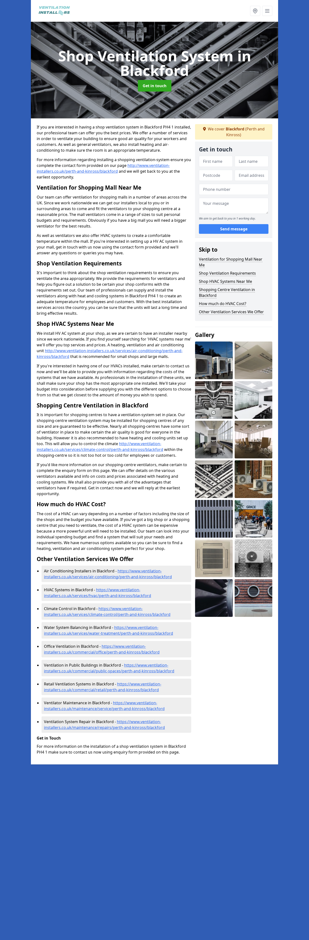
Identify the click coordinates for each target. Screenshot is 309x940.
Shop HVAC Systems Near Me (225, 281)
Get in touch (155, 85)
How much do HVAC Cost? (222, 303)
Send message (233, 229)
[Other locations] (255, 11)
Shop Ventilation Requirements (227, 273)
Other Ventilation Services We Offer (231, 311)
